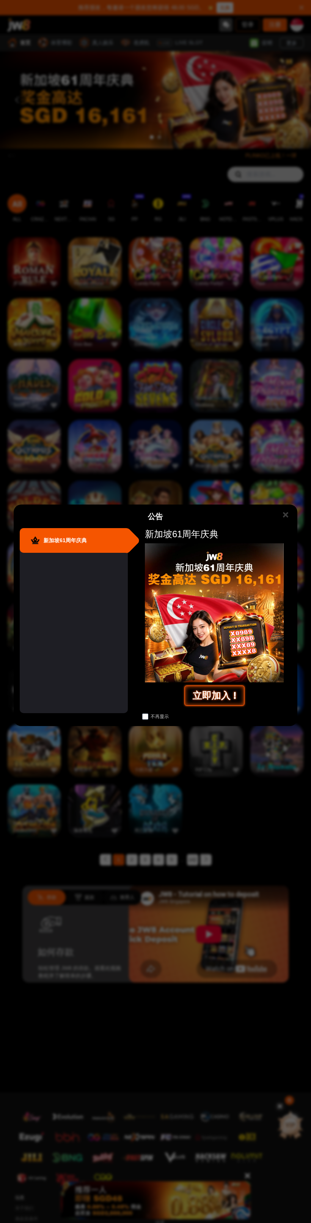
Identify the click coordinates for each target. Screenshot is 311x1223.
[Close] (285, 515)
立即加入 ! (214, 695)
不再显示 (160, 716)
